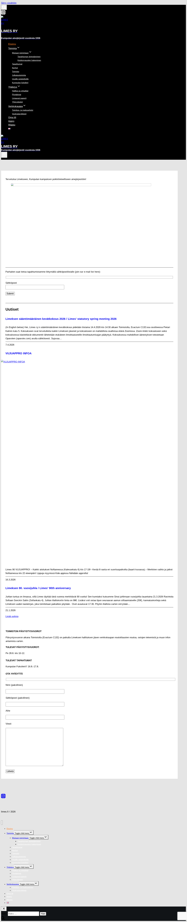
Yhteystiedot (17, 102)
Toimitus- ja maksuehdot (22, 110)
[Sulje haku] (4, 909)
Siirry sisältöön (8, 3)
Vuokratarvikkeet (19, 114)
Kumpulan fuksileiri (20, 82)
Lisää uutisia (11, 616)
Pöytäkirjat (16, 94)
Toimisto (15, 71)
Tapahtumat (17, 64)
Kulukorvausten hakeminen (29, 60)
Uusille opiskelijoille (20, 79)
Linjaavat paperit (19, 98)
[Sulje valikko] (2, 822)
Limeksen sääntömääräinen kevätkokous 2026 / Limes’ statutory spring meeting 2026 (60, 318)
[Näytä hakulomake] (4, 7)
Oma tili (12, 117)
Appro (11, 121)
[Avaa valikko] (4, 155)
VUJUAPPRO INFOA (18, 353)
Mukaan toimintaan (20, 838)
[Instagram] (3, 13)
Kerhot (15, 68)
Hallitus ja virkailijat (20, 91)
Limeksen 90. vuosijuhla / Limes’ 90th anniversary (38, 588)
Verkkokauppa (13, 884)
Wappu (11, 125)
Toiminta (10, 833)
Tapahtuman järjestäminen (29, 56)
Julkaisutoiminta (19, 75)
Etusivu (12, 44)
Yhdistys (10, 867)
